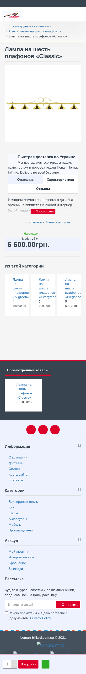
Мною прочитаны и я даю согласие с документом (39, 615)
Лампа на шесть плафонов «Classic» (24, 390)
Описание (25, 179)
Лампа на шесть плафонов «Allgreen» (19, 288)
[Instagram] (55, 429)
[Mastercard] (32, 645)
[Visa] (24, 645)
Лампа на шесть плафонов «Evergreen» (45, 288)
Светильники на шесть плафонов (35, 31)
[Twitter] (43, 429)
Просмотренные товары (27, 370)
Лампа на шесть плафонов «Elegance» (71, 288)
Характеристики (60, 179)
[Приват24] (50, 645)
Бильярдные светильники (32, 26)
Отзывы (43, 188)
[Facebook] (31, 429)
